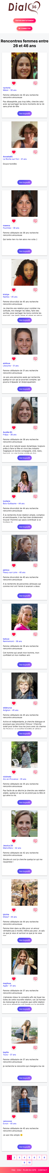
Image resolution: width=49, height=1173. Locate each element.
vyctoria (6, 87)
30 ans (13, 90)
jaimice (6, 570)
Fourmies (7, 228)
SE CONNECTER (24, 28)
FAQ (13, 1170)
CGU (19, 1170)
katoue (6, 639)
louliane (6, 501)
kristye (6, 294)
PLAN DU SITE (29, 1170)
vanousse (7, 1121)
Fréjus (5, 434)
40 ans (22, 572)
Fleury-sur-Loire (10, 572)
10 (29, 1162)
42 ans (18, 848)
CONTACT (42, 1170)
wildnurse (7, 708)
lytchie (6, 914)
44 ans (21, 503)
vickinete (7, 776)
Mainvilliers (8, 848)
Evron (5, 1123)
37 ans (13, 986)
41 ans (24, 159)
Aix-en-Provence (10, 779)
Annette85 (8, 156)
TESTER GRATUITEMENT (24, 20)
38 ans (13, 434)
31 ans (16, 365)
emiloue (6, 363)
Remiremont (8, 641)
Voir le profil (24, 113)
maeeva (6, 225)
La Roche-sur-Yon (11, 159)
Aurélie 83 (7, 432)
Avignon (6, 710)
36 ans (16, 228)
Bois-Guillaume (9, 503)
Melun (5, 90)
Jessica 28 (8, 845)
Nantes (6, 297)
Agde (5, 986)
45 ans (14, 297)
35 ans (23, 779)
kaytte (6, 1052)
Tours (5, 1054)
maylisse (7, 983)
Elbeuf (6, 917)
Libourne (7, 365)
